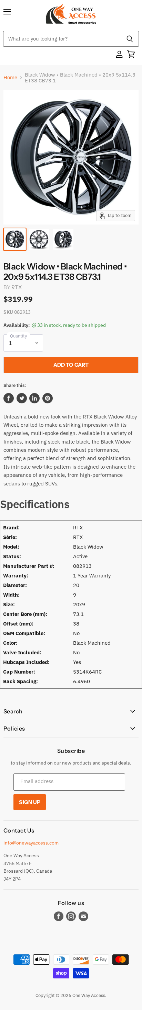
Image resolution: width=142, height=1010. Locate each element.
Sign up (29, 802)
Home (10, 77)
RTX (16, 287)
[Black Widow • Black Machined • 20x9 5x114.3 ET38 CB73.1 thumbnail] (15, 239)
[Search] (130, 39)
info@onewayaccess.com (31, 843)
